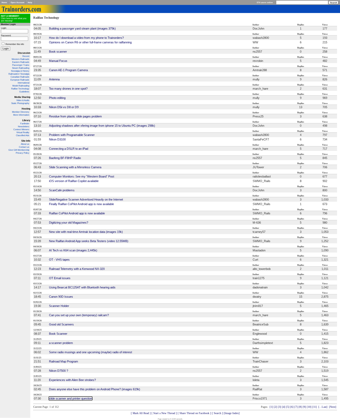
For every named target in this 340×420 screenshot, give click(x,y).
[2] (275, 406)
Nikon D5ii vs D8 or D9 (64, 107)
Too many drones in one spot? (68, 88)
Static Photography (20, 103)
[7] (296, 406)
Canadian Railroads (20, 77)
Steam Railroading (20, 68)
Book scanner (58, 51)
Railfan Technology (20, 88)
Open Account (17, 2)
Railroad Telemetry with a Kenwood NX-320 (77, 268)
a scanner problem (61, 343)
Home (4, 2)
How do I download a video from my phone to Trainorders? (86, 37)
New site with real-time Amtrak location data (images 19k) (86, 231)
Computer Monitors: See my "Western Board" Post (81, 176)
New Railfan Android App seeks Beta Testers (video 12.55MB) (88, 241)
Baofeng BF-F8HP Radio (65, 158)
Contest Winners (21, 129)
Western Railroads (20, 59)
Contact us (24, 147)
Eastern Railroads (20, 62)
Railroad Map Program (63, 361)
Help (30, 2)
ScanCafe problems (62, 190)
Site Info (25, 140)
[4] (283, 406)
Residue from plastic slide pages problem (75, 116)
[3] (279, 406)
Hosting (26, 108)
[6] (292, 406)
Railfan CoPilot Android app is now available (77, 213)
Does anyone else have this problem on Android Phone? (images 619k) (94, 389)
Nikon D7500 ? (58, 370)
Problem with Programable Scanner (72, 135)
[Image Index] (232, 413)
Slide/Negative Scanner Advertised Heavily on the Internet (86, 199)
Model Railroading (20, 86)
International (23, 83)
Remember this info (15, 44)
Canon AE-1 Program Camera (68, 70)
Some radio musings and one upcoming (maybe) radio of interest (90, 352)
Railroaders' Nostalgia (18, 74)
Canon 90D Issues (61, 296)
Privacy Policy (22, 153)
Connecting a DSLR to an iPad (68, 148)
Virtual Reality (22, 132)
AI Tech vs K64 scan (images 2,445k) (73, 250)
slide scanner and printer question (70, 398)
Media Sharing (22, 97)
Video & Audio (22, 100)
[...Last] (322, 406)
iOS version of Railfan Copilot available (74, 181)
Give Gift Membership (18, 150)
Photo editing (57, 97)
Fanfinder (24, 123)
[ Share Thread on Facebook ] (194, 413)
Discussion (24, 53)
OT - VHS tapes (59, 259)
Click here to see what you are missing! (13, 18)
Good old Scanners (61, 324)
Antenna (54, 79)
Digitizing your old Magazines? (68, 222)
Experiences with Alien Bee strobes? (72, 380)
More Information (21, 115)
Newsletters (23, 126)
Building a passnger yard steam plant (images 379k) (82, 28)
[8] (300, 406)
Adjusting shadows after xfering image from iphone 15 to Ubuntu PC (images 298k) (102, 125)
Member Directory (20, 112)
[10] (309, 406)
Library (26, 120)
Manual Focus (58, 60)
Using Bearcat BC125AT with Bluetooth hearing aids (82, 287)
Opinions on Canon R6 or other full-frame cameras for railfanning (90, 42)
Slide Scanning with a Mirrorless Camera (75, 167)
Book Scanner (58, 333)
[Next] (332, 406)
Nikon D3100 (57, 139)
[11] (314, 406)
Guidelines (24, 91)
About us (25, 144)
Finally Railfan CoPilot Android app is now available (81, 204)
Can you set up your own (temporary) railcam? (79, 315)
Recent (25, 56)
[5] (287, 406)
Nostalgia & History (20, 71)
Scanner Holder (59, 306)
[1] (271, 406)
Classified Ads (22, 135)
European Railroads (19, 80)
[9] (304, 406)
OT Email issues (59, 278)
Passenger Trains (20, 65)
